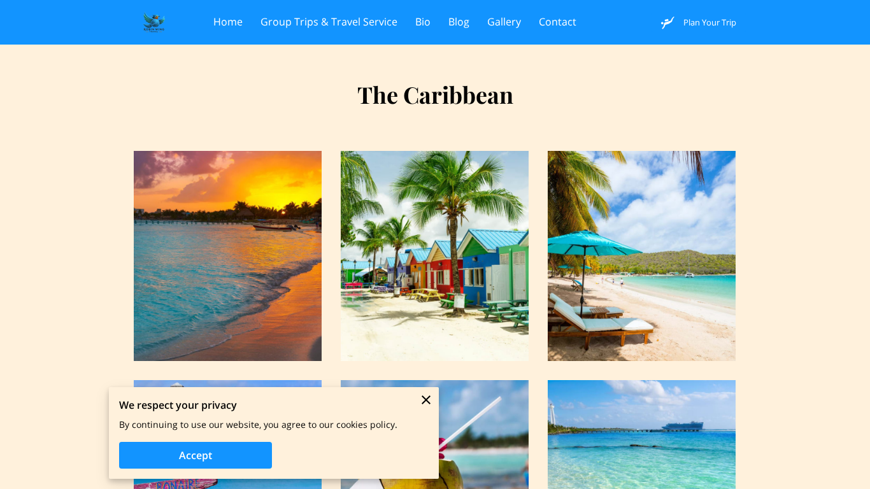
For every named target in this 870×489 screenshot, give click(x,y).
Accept (195, 455)
